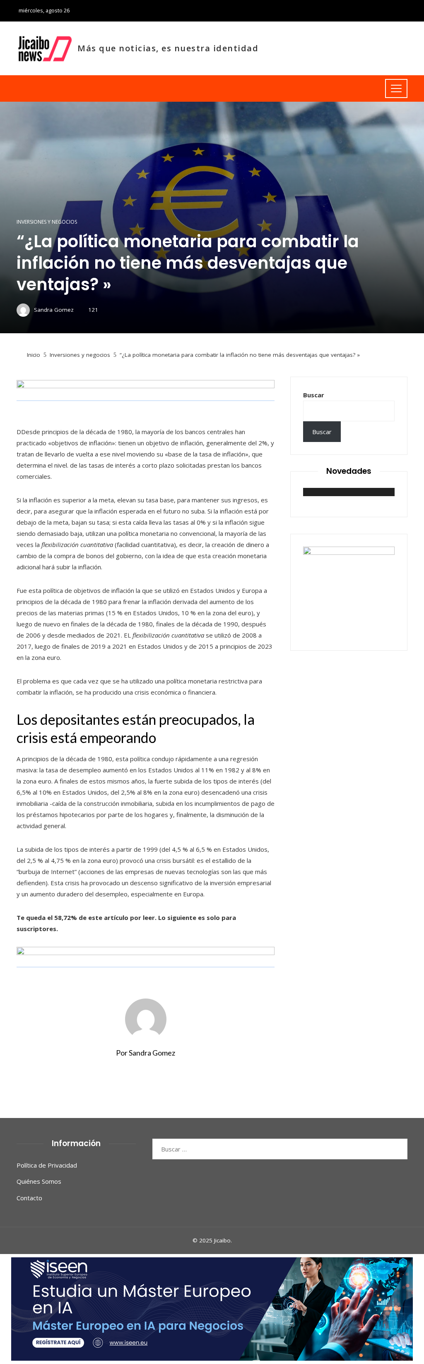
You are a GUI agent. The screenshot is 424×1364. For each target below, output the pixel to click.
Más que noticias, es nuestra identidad (167, 48)
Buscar (313, 395)
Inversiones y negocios (47, 222)
